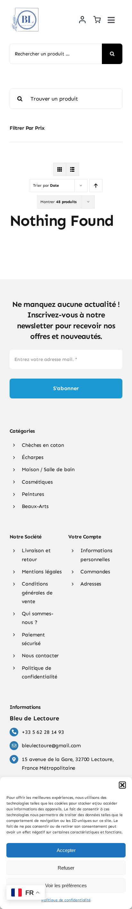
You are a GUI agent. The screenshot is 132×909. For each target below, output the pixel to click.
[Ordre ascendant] (96, 185)
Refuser (66, 868)
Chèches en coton (43, 445)
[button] (122, 785)
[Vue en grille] (60, 169)
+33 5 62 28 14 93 (43, 732)
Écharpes (33, 457)
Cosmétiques (37, 482)
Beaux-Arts (35, 506)
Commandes (95, 572)
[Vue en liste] (72, 169)
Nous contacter (40, 655)
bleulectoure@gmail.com (51, 745)
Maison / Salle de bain (48, 469)
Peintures (33, 494)
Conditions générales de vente (37, 592)
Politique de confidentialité (66, 900)
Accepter (66, 850)
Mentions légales (42, 572)
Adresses (90, 584)
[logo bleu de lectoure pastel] (26, 6)
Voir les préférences (66, 885)
